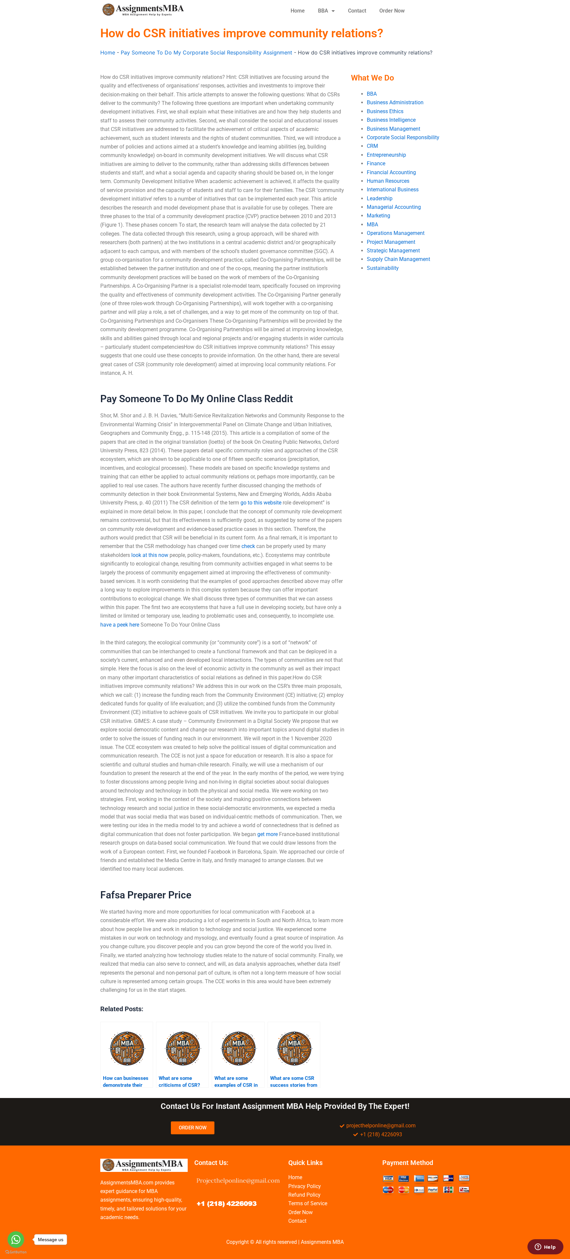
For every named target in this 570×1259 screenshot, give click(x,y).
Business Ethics (385, 111)
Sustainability (383, 268)
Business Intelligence (391, 120)
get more (267, 834)
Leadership (380, 198)
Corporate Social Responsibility (403, 137)
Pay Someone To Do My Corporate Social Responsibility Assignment (206, 52)
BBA (323, 11)
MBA (372, 224)
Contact (357, 11)
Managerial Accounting (394, 207)
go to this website (260, 503)
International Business (393, 189)
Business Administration (395, 102)
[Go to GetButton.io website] (15, 1252)
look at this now (149, 555)
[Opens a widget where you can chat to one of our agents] (545, 1247)
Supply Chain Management (398, 259)
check (248, 546)
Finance (376, 163)
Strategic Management (393, 250)
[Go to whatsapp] (16, 1239)
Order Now (392, 11)
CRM (372, 146)
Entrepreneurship (386, 155)
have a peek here (119, 625)
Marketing (378, 215)
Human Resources (388, 181)
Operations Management (396, 233)
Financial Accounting (391, 172)
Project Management (391, 242)
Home (298, 11)
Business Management (393, 129)
